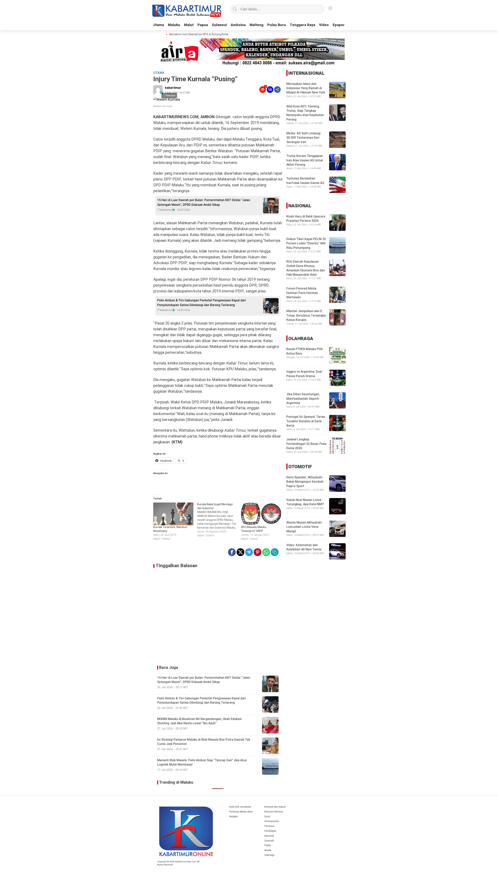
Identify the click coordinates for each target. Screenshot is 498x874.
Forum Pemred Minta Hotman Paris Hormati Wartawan (302, 293)
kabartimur (173, 87)
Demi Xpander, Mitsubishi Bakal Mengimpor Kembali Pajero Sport (304, 482)
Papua (202, 25)
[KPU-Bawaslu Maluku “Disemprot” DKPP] (261, 514)
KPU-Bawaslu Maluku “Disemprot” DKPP (253, 529)
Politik (267, 845)
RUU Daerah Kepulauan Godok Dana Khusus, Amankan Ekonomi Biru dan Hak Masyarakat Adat (305, 268)
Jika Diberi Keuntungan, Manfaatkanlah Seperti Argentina (303, 399)
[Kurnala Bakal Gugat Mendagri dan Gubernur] (219, 520)
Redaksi (233, 816)
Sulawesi (219, 25)
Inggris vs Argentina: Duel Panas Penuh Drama (304, 374)
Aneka (267, 850)
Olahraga (269, 855)
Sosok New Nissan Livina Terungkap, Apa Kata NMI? (305, 502)
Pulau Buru (276, 25)
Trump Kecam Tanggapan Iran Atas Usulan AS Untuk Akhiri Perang (304, 160)
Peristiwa (269, 826)
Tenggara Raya (302, 25)
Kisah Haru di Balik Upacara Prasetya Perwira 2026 (305, 218)
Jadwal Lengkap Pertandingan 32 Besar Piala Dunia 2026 (306, 444)
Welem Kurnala (162, 106)
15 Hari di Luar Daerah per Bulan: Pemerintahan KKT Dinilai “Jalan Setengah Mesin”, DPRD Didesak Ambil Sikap (203, 202)
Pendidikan (270, 831)
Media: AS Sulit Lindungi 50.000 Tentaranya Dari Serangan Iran (303, 138)
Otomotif (269, 840)
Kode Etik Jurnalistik (240, 807)
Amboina (238, 25)
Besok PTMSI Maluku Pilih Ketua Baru (304, 351)
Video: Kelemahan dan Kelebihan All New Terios (303, 547)
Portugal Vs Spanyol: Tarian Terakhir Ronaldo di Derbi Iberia (305, 421)
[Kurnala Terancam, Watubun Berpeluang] (173, 514)
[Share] (277, 89)
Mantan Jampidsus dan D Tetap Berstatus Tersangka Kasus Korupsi (306, 315)
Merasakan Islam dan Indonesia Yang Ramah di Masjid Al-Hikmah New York (305, 88)
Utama (158, 25)
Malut (189, 25)
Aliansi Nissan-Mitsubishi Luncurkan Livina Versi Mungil (304, 527)
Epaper (339, 25)
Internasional (271, 821)
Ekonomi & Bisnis (273, 811)
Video (324, 25)
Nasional (269, 836)
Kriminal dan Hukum (275, 807)
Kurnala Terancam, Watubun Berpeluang (170, 529)
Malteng (256, 25)
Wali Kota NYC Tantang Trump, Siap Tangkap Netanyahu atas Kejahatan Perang (305, 113)
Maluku (174, 25)
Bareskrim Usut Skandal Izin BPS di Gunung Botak (191, 34)
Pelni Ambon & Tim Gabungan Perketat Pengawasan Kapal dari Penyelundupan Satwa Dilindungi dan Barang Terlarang (201, 302)
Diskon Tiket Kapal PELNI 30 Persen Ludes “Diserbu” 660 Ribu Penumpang (306, 243)
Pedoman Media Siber (241, 811)
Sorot (267, 816)
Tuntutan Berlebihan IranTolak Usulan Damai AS (305, 180)
